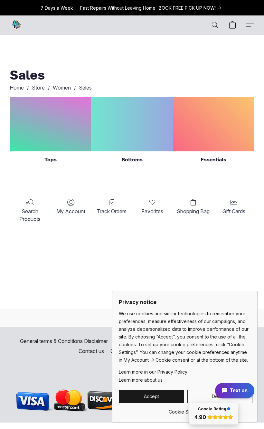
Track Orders (112, 211)
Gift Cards (233, 211)
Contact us (91, 351)
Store (38, 87)
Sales (85, 87)
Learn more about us (141, 380)
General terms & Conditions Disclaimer (64, 341)
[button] (16, 25)
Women (62, 87)
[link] (191, 8)
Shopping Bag (193, 211)
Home (17, 87)
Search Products (30, 215)
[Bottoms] (132, 124)
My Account (70, 211)
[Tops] (50, 124)
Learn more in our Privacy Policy (153, 372)
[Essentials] (213, 124)
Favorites (152, 211)
